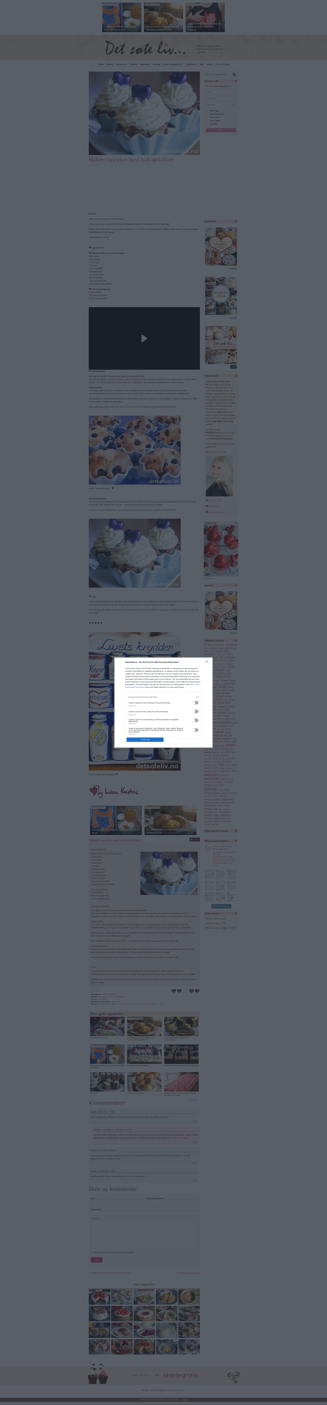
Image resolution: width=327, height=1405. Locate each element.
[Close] (207, 662)
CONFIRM (145, 740)
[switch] (195, 702)
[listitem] (163, 697)
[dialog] (163, 702)
